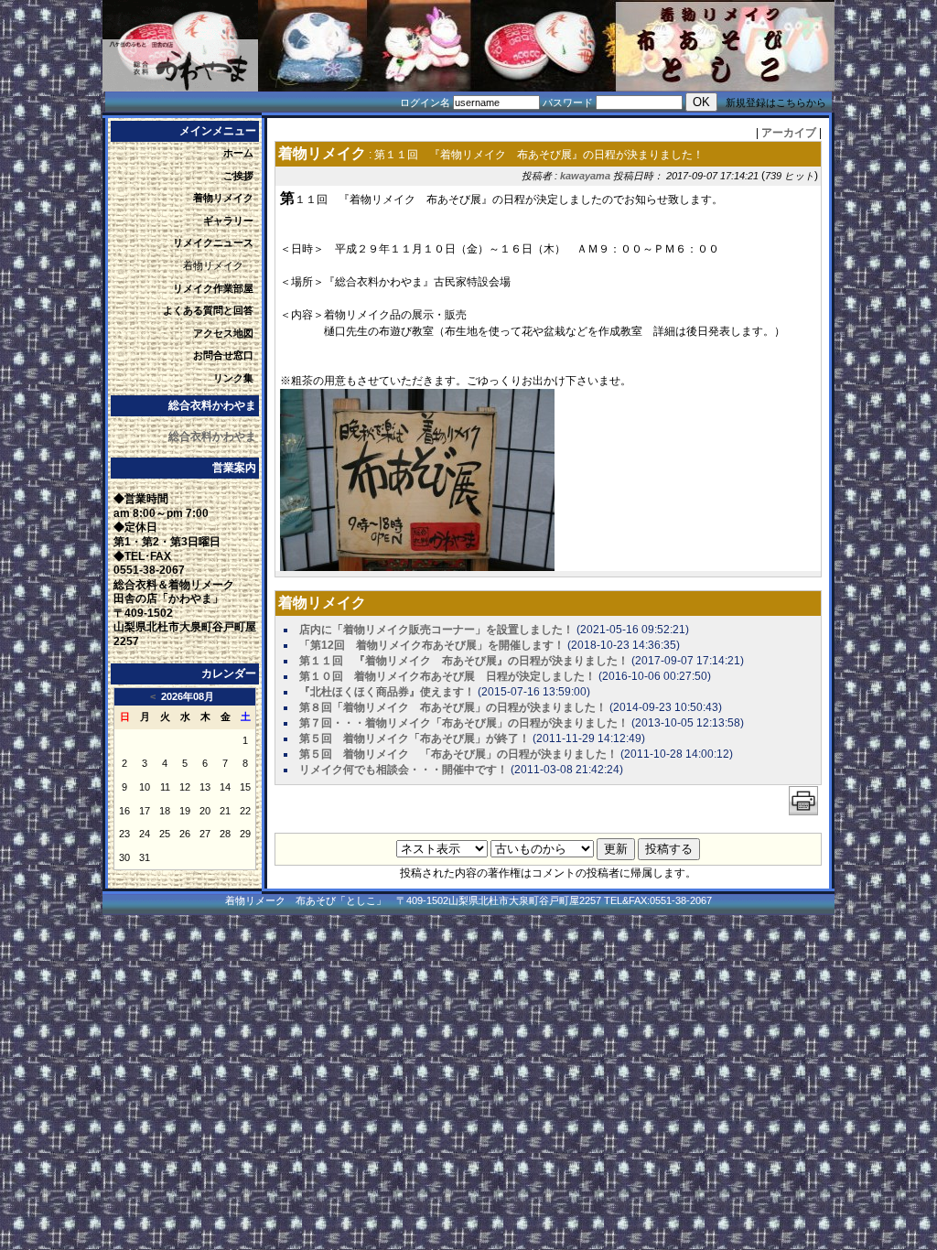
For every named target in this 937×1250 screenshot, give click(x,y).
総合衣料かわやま (212, 436)
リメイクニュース (213, 242)
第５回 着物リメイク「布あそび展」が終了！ (414, 738)
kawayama (585, 175)
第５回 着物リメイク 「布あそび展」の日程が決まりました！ (458, 754)
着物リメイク (223, 197)
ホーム (238, 152)
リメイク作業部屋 (213, 288)
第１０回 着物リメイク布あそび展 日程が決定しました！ (447, 676)
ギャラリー (228, 220)
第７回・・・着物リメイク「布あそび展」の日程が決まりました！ (464, 723)
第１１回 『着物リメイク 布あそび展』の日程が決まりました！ (464, 660)
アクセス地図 (223, 333)
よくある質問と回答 (208, 310)
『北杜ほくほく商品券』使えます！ (387, 691)
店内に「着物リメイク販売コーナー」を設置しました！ (436, 629)
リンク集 (233, 377)
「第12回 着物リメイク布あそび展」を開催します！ (432, 645)
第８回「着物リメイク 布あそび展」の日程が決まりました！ (453, 707)
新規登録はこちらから (776, 102)
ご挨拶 (238, 175)
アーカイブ (788, 132)
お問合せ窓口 (223, 355)
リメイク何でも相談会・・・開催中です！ (403, 769)
